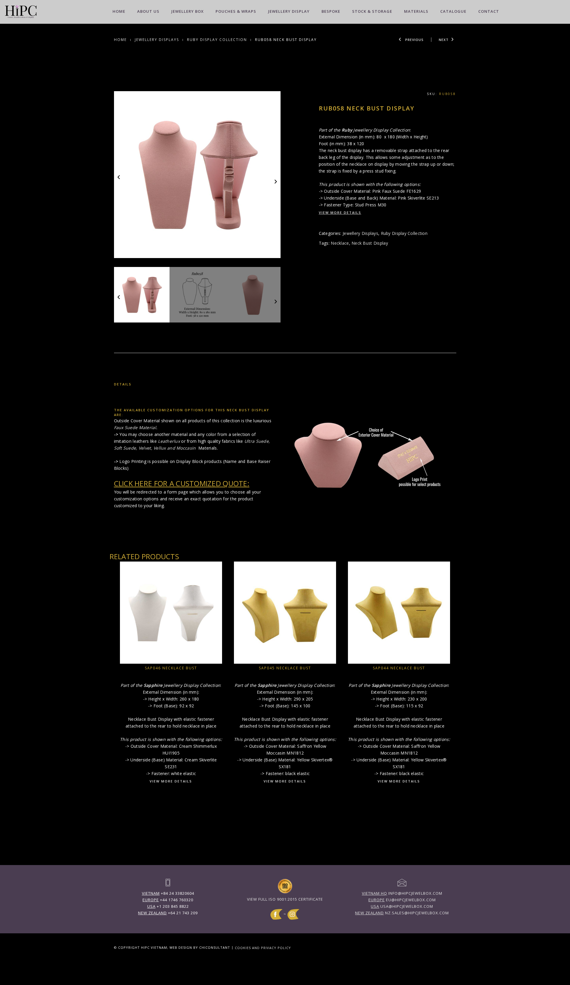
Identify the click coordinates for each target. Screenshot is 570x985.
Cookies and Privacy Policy (263, 947)
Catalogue (453, 11)
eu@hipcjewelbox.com (402, 899)
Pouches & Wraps (236, 11)
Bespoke (331, 11)
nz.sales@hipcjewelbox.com (402, 913)
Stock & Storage (372, 11)
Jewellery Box (187, 11)
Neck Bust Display (370, 243)
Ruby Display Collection (217, 39)
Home (119, 11)
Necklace (340, 243)
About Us (148, 11)
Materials (416, 11)
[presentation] (119, 177)
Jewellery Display (289, 11)
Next (444, 39)
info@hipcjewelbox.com (402, 893)
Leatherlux (169, 441)
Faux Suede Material (135, 427)
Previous (414, 39)
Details (123, 384)
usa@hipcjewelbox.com (402, 906)
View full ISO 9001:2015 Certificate (285, 899)
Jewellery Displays (157, 39)
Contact (488, 11)
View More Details (340, 212)
